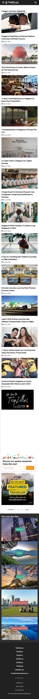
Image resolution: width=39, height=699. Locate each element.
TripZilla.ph (19, 662)
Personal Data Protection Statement (19, 693)
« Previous (11, 509)
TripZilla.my (19, 659)
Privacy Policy (19, 690)
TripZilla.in (19, 655)
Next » (27, 509)
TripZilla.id (19, 651)
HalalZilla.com (19, 669)
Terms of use (19, 686)
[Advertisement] (19, 429)
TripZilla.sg (19, 666)
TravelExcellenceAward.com (19, 673)
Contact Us (19, 683)
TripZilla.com (20, 648)
